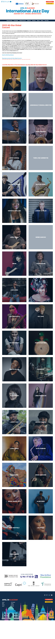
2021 (12, 59)
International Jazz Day (27, 11)
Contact (12, 606)
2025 (5, 59)
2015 (25, 59)
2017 (20, 59)
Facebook (2, 1)
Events (3, 602)
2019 (16, 59)
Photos (3, 604)
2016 (23, 59)
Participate (16, 20)
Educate (34, 20)
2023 (9, 59)
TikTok (8, 1)
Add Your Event (49, 3)
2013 (29, 59)
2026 (3, 59)
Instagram (3, 1)
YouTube (10, 1)
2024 (7, 59)
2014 (27, 59)
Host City (47, 20)
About (38, 20)
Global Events (9, 20)
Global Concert (22, 20)
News (42, 20)
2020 (14, 59)
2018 (18, 59)
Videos (12, 603)
